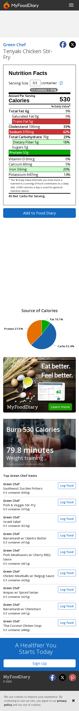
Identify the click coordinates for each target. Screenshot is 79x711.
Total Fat (16, 111)
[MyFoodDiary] (21, 5)
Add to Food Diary (39, 213)
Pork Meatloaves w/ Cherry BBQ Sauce (27, 555)
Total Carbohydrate (25, 136)
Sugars (17, 147)
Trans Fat (20, 121)
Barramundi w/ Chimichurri (22, 607)
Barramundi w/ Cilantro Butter (25, 536)
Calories (19, 100)
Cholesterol (18, 126)
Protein (15, 152)
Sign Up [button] (39, 663)
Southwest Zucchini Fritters (23, 486)
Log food (67, 486)
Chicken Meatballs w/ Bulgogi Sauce (28, 574)
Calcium (15, 164)
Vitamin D (17, 158)
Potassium (17, 174)
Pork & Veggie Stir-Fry (19, 503)
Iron (12, 169)
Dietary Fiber (23, 142)
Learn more (60, 406)
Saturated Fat (23, 116)
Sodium (15, 131)
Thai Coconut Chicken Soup (22, 623)
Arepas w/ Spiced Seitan (20, 590)
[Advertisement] (39, 23)
